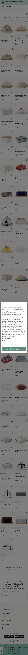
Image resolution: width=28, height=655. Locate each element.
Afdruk (4, 340)
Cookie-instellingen (14, 344)
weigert (15, 333)
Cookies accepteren (14, 349)
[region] (14, 327)
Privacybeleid (6, 338)
